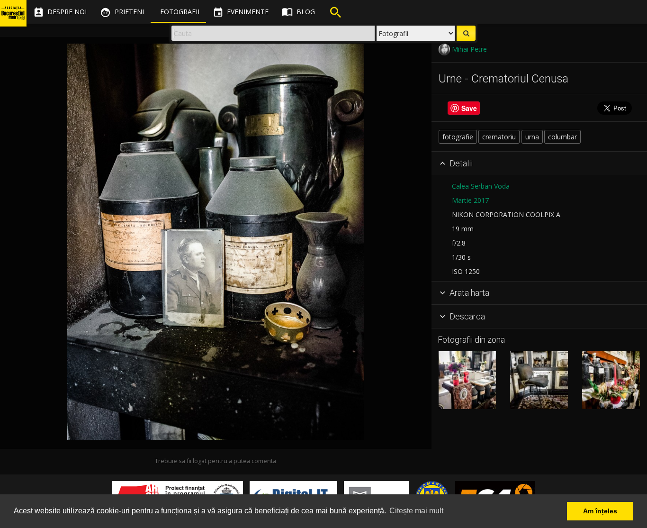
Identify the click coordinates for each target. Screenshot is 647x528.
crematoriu (499, 136)
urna (532, 136)
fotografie (457, 136)
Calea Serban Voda (481, 186)
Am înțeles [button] (600, 511)
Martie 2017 (470, 200)
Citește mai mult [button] (416, 511)
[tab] (539, 163)
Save (469, 108)
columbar (562, 136)
